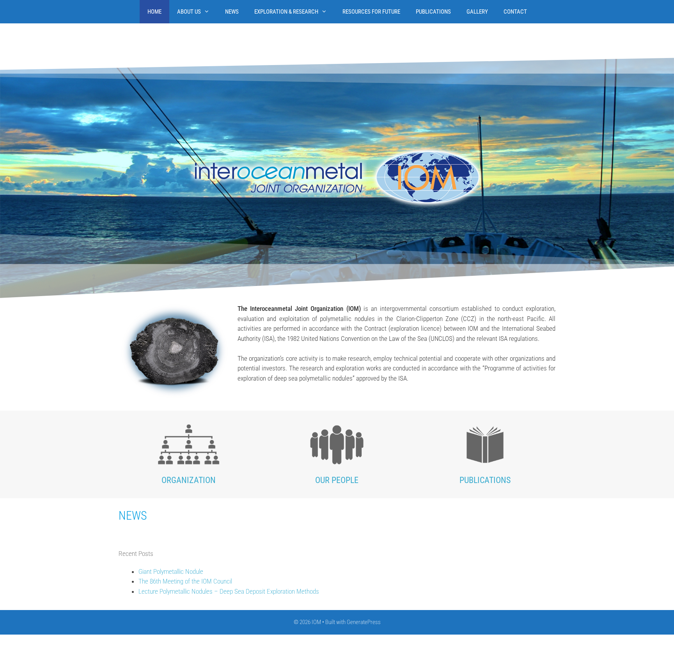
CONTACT (515, 11)
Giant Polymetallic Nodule (170, 571)
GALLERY (477, 11)
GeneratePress (364, 622)
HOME (154, 11)
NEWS (232, 11)
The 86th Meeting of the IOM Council (185, 581)
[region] (337, 177)
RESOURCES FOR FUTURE (371, 11)
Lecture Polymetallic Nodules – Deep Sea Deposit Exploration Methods (228, 591)
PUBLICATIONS (433, 11)
